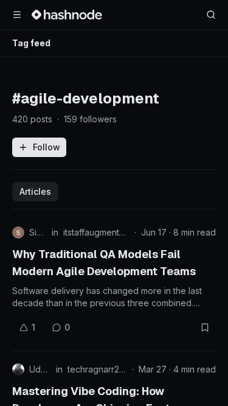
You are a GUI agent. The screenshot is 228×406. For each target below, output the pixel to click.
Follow (46, 147)
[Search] (211, 14)
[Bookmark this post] (205, 327)
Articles (35, 191)
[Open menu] (17, 14)
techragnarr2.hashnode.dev (97, 369)
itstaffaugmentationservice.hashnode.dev (96, 232)
